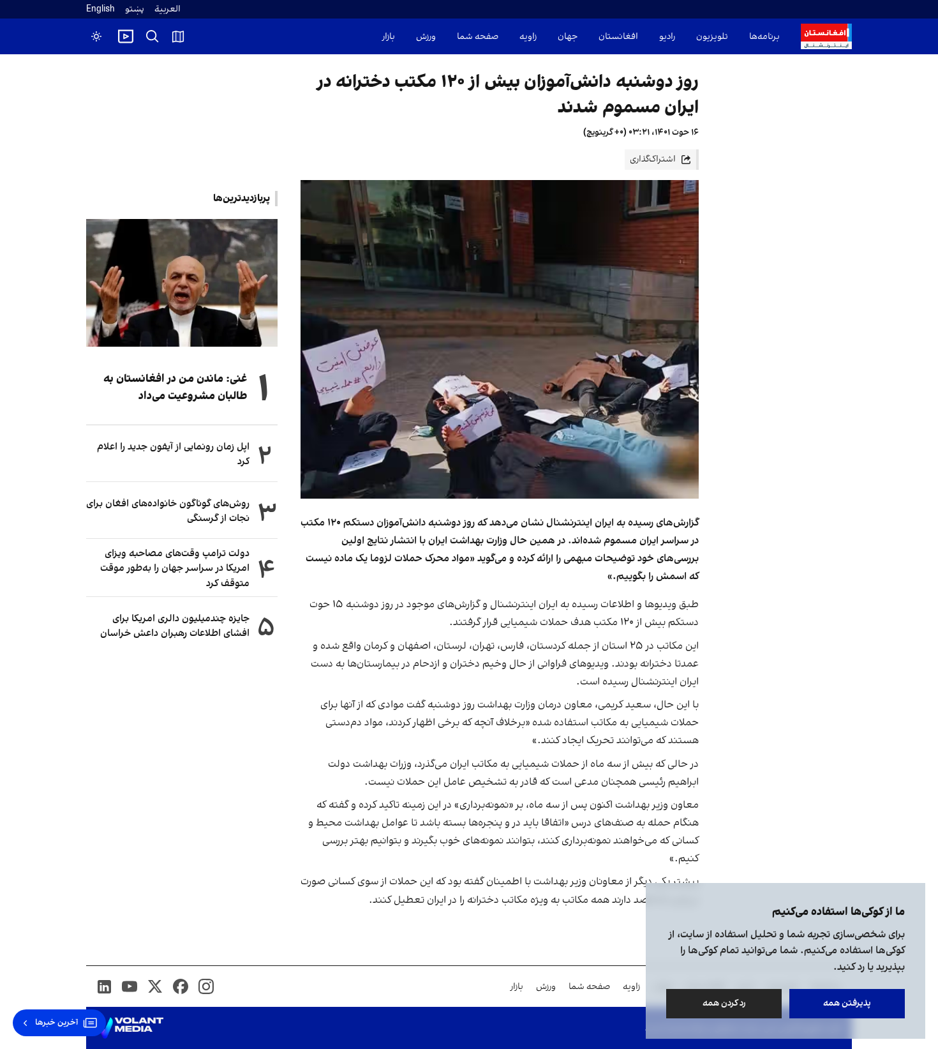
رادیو (667, 36)
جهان (567, 36)
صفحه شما (477, 36)
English (100, 9)
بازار (388, 36)
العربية (167, 9)
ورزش (426, 36)
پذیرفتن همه (847, 1003)
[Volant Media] (129, 1028)
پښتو (134, 9)
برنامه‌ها (764, 36)
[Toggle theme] (96, 36)
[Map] (178, 36)
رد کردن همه (724, 1003)
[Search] (152, 36)
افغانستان (618, 36)
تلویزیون (712, 36)
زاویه (528, 36)
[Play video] (125, 36)
